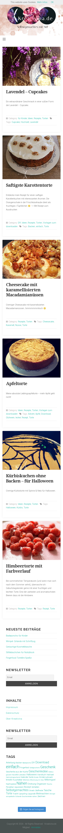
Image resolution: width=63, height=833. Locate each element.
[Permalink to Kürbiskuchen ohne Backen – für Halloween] (31, 450)
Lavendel (34, 122)
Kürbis (20, 507)
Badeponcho (27, 763)
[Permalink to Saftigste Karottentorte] (31, 157)
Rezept (25, 417)
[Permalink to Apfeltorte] (31, 358)
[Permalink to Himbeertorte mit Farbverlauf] (31, 540)
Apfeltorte (16, 383)
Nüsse (18, 325)
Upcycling (23, 794)
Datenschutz (12, 713)
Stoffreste (39, 790)
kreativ (9, 779)
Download (46, 414)
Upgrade (31, 794)
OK (52, 2)
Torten (45, 118)
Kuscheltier (17, 780)
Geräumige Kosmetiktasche (19, 647)
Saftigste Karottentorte (29, 185)
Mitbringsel (50, 779)
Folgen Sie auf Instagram (33, 809)
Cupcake (16, 122)
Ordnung (32, 784)
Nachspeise (11, 784)
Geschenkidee (38, 771)
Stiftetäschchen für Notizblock (20, 652)
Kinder (36, 777)
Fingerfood (24, 767)
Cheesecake (48, 321)
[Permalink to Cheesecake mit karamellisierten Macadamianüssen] (31, 259)
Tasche (47, 790)
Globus (50, 772)
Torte (46, 226)
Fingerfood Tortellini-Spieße (19, 658)
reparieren (19, 787)
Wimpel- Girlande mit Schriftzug (20, 641)
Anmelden (36, 827)
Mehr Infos (42, 2)
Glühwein (10, 417)
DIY (19, 223)
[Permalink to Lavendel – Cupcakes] (31, 66)
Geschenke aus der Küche (17, 772)
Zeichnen (41, 796)
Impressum (12, 707)
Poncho (49, 784)
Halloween (11, 507)
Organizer (41, 784)
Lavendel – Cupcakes (26, 91)
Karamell (10, 325)
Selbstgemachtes (17, 790)
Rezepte (37, 118)
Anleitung (10, 762)
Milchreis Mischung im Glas (33, 780)
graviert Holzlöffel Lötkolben (16, 775)
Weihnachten (42, 793)
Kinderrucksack (46, 777)
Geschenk (48, 767)
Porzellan (10, 787)
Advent (31, 414)
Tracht (15, 794)
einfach (39, 226)
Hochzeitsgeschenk (13, 777)
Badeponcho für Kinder (17, 635)
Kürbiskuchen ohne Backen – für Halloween (29, 478)
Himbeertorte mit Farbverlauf (24, 569)
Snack (32, 790)
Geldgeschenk (35, 768)
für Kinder (22, 118)
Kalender (24, 777)
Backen (31, 226)
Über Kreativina (14, 719)
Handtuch (41, 775)
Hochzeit (25, 122)
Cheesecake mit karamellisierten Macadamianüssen (24, 289)
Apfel (37, 414)
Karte (31, 777)
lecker (18, 417)
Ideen (30, 118)
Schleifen (35, 787)
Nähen (22, 783)
